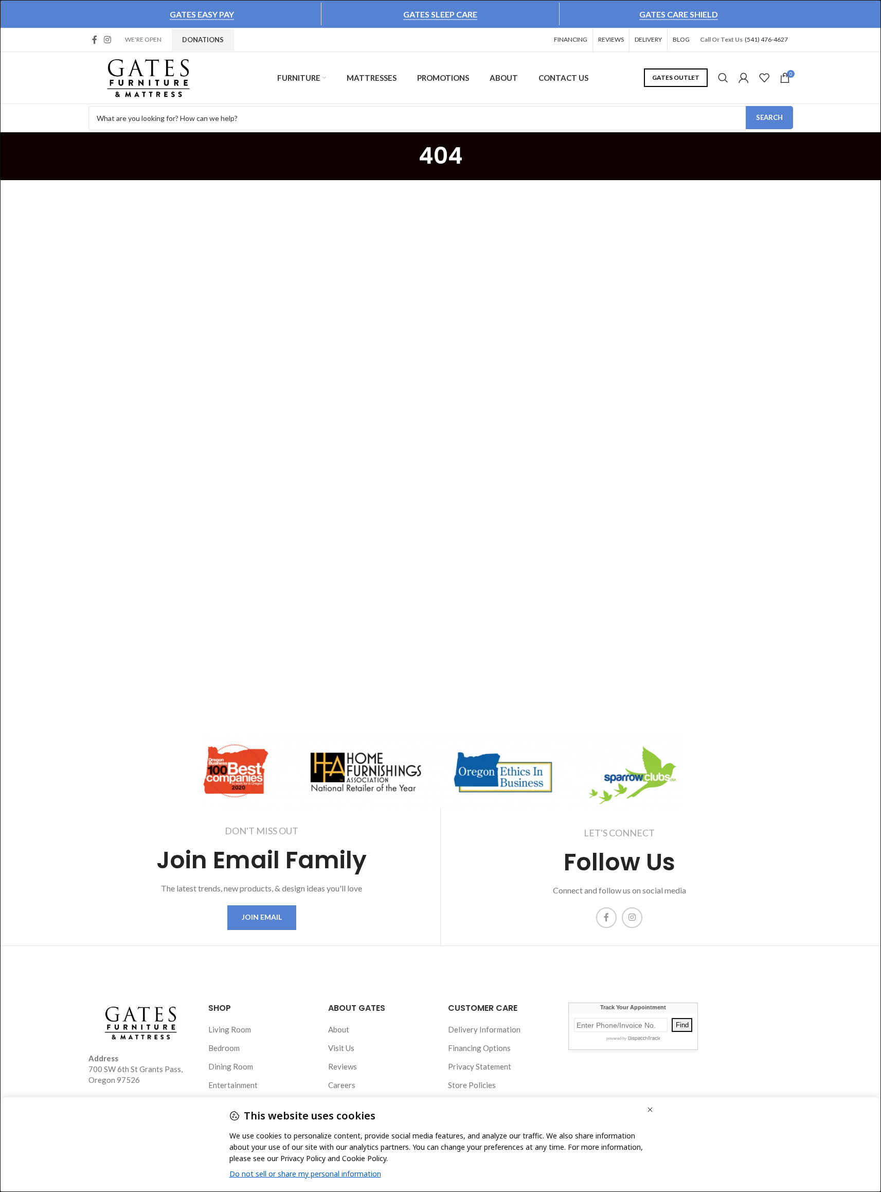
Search (769, 117)
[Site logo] (148, 76)
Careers (341, 1085)
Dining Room (230, 1066)
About (338, 1029)
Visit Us (341, 1048)
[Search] (723, 77)
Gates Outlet (675, 77)
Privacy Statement (479, 1066)
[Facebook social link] (94, 39)
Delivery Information (484, 1029)
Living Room (229, 1029)
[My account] (743, 77)
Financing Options (479, 1048)
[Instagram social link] (108, 39)
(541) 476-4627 (766, 39)
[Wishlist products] (764, 77)
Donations (203, 40)
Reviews (342, 1066)
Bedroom (224, 1048)
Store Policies (472, 1085)
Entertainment (233, 1085)
